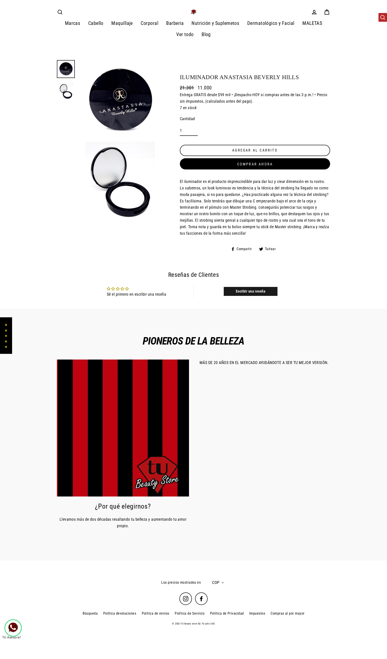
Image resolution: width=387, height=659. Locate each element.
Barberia (175, 23)
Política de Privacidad (227, 613)
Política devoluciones (119, 613)
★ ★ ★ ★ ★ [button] (6, 336)
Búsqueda (90, 613)
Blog (206, 34)
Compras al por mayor (287, 613)
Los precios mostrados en (181, 582)
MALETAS (312, 23)
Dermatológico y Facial (271, 23)
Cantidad (187, 118)
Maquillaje (122, 23)
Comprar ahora (255, 164)
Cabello (95, 23)
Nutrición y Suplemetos (215, 23)
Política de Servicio (189, 613)
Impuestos (257, 613)
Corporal (149, 23)
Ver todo (185, 34)
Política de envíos (155, 613)
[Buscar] (383, 17)
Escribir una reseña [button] (251, 291)
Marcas (72, 23)
